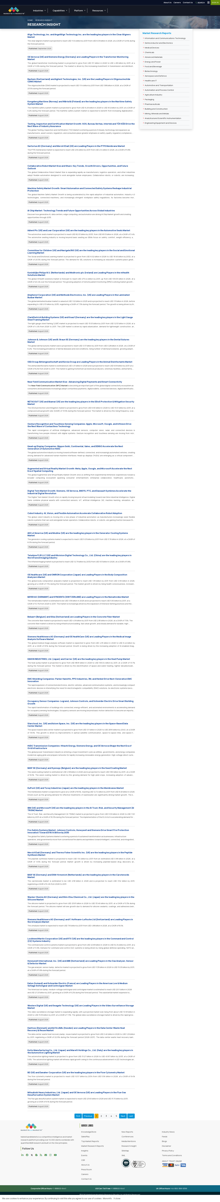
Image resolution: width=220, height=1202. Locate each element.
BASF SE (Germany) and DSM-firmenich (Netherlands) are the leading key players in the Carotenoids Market (78, 876)
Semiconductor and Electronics (159, 43)
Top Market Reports (90, 1141)
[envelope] (46, 1155)
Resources (97, 10)
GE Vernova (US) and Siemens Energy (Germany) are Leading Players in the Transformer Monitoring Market (78, 58)
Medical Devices (152, 47)
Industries (38, 10)
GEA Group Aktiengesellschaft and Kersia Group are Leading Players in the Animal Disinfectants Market (80, 361)
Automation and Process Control (159, 90)
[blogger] (37, 1155)
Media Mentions (129, 1141)
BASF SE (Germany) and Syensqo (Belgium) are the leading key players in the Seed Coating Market (77, 768)
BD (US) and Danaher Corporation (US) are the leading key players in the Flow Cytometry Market (76, 1072)
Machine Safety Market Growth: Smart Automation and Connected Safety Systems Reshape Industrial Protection (80, 189)
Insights (84, 1150)
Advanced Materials (153, 57)
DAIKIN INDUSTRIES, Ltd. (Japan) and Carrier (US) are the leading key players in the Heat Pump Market (79, 659)
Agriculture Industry (153, 94)
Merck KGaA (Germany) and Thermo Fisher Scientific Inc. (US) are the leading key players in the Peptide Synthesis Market (80, 853)
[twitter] (32, 1155)
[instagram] (51, 1155)
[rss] (41, 1155)
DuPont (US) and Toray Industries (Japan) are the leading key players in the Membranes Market (76, 788)
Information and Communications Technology (165, 38)
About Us (167, 2)
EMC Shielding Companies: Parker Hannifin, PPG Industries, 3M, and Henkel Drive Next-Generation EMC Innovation (80, 680)
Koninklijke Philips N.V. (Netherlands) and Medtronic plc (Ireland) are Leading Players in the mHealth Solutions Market (78, 273)
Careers (177, 2)
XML (123, 1155)
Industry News (168, 1132)
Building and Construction (156, 109)
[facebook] (27, 1155)
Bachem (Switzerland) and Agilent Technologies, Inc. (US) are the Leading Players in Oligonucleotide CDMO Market (79, 80)
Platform (78, 10)
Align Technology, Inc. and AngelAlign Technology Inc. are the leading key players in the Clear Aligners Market (79, 35)
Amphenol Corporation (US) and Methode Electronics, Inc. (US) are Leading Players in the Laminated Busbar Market (78, 296)
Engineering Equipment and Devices (161, 123)
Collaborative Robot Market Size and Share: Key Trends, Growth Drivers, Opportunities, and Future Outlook (78, 167)
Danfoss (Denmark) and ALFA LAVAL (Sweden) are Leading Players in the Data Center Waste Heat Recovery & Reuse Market (76, 1029)
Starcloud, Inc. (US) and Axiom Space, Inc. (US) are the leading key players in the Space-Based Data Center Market (78, 724)
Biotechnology (151, 71)
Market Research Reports (92, 1146)
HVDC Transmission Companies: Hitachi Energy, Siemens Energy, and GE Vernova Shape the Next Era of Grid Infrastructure (80, 747)
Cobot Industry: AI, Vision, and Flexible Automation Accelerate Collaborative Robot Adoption (75, 513)
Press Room (86, 1169)
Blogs (164, 1141)
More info (107, 1198)
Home (30, 20)
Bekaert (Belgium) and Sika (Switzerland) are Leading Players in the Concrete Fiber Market (74, 616)
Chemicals (149, 52)
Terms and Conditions (172, 1155)
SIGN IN (215, 2)
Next (123, 1116)
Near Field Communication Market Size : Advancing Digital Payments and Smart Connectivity (75, 381)
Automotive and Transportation (159, 85)
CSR (83, 1160)
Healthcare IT (151, 80)
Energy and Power (153, 61)
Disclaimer (166, 1146)
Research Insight (129, 1146)
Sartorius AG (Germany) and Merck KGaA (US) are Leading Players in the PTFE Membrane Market (76, 146)
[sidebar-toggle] (208, 2)
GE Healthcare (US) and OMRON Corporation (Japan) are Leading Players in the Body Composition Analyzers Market (77, 575)
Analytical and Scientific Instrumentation (163, 118)
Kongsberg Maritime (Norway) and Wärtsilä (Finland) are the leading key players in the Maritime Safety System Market (80, 102)
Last (131, 1116)
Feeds (164, 1136)
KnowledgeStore (88, 1132)
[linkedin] (23, 1155)
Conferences (127, 1136)
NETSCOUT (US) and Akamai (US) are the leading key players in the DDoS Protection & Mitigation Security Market (81, 402)
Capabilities (59, 10)
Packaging (149, 99)
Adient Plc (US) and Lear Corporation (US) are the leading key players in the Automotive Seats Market (79, 230)
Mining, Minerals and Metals (157, 113)
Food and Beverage (153, 66)
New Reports (127, 1132)
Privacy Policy (168, 1150)
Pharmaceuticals (152, 104)
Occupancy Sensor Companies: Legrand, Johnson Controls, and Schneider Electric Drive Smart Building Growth (80, 702)
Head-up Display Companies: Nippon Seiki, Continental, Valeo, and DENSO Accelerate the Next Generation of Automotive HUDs (75, 447)
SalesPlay (85, 1136)
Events (84, 1155)
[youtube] (56, 1155)
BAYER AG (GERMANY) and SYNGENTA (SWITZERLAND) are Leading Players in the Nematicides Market (78, 597)
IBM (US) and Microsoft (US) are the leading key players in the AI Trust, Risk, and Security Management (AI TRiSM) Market (81, 809)
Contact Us (188, 2)
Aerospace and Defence (156, 76)
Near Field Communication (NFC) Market (49, 385)
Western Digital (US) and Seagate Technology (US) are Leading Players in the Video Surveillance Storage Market (81, 1006)
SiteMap (125, 1150)
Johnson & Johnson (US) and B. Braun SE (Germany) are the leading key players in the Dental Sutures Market (78, 340)
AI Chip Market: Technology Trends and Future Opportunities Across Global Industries (71, 210)
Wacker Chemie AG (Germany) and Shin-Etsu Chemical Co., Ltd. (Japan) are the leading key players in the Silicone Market (81, 898)
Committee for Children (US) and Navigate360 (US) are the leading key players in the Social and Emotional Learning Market (81, 251)
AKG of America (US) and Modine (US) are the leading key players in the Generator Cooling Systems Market (78, 534)
